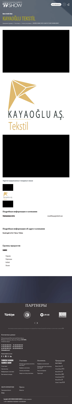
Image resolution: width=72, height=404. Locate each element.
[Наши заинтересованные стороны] (36, 291)
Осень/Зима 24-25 (59, 369)
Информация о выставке (7, 371)
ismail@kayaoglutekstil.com (55, 216)
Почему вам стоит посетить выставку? (44, 367)
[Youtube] (8, 356)
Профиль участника (24, 368)
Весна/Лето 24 (59, 371)
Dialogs (2, 393)
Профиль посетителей (43, 364)
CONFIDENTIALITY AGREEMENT (12, 401)
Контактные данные (8, 334)
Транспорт (40, 373)
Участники (17, 23)
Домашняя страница (8, 23)
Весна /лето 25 (59, 366)
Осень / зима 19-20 (60, 382)
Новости (21, 390)
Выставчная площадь (6, 374)
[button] (35, 323)
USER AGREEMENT (22, 401)
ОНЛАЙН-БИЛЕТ (56, 4)
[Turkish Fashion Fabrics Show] (12, 4)
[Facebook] (1, 356)
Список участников (26, 23)
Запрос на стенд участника (26, 373)
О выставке (4, 366)
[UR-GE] (27, 315)
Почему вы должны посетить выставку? (26, 364)
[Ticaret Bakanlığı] (9, 315)
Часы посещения (41, 370)
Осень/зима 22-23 (59, 377)
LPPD (5, 401)
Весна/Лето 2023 (59, 374)
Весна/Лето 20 (59, 380)
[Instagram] (5, 356)
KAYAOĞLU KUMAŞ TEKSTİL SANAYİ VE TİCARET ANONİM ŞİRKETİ (46, 23)
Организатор (4, 369)
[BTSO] (62, 315)
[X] (3, 356)
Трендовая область (6, 390)
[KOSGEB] (45, 315)
